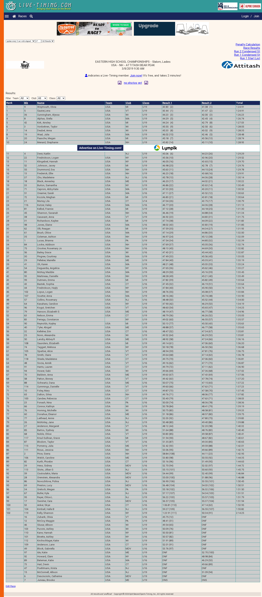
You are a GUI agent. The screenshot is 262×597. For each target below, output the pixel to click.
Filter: (12, 98)
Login (245, 16)
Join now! (136, 75)
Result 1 (167, 102)
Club (128, 102)
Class (146, 102)
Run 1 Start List (250, 58)
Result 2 (206, 102)
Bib (26, 102)
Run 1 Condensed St (247, 55)
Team (108, 102)
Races (22, 16)
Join (256, 16)
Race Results (251, 48)
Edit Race (11, 586)
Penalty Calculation (248, 44)
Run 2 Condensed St (247, 51)
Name (40, 102)
